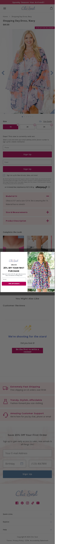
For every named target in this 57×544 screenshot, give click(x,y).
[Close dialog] (53, 253)
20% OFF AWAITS (13, 284)
